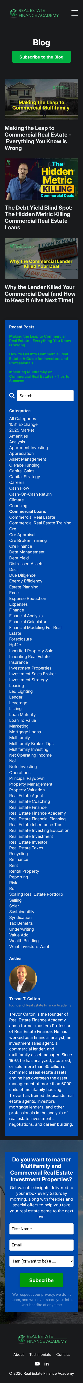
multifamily (19, 737)
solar (14, 905)
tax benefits (21, 923)
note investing (23, 766)
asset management (27, 459)
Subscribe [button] (41, 1280)
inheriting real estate (29, 656)
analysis (17, 441)
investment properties (30, 668)
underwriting (21, 929)
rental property (24, 871)
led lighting (21, 691)
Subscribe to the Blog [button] (41, 57)
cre (12, 528)
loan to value (22, 720)
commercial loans (27, 511)
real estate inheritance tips (35, 824)
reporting (18, 876)
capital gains (21, 470)
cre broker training (28, 540)
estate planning (24, 587)
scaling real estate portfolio (36, 894)
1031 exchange (23, 424)
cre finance (20, 546)
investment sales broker (32, 673)
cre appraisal (22, 534)
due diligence (22, 575)
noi (12, 760)
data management (26, 552)
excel (14, 592)
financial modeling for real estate (35, 630)
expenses (18, 604)
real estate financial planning (37, 818)
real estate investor (28, 842)
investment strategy (28, 679)
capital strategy (24, 476)
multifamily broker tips (31, 743)
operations (19, 772)
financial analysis (26, 615)
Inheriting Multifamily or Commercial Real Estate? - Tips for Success (40, 376)
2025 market (21, 430)
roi (12, 888)
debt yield (19, 558)
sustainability (21, 911)
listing (15, 708)
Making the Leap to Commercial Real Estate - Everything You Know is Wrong (38, 138)
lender (16, 697)
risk (13, 882)
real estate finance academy (37, 813)
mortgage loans (25, 731)
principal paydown (26, 778)
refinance (18, 859)
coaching (18, 505)
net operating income (30, 755)
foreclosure (20, 639)
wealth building (24, 940)
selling (15, 900)
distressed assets (26, 563)
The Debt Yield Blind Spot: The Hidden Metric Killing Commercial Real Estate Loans (39, 218)
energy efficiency (25, 581)
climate (16, 499)
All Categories (22, 418)
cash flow (19, 488)
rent (13, 865)
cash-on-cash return (30, 494)
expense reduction (27, 598)
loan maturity (22, 714)
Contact (63, 1354)
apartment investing (28, 447)
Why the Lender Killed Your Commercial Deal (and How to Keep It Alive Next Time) (40, 294)
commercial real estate (32, 517)
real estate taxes (26, 847)
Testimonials (40, 1354)
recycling (18, 853)
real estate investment (31, 836)
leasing (16, 685)
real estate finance (28, 807)
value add (19, 935)
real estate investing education (39, 830)
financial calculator (28, 621)
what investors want (29, 946)
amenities (18, 436)
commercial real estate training (40, 522)
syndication (20, 917)
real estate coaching (29, 801)
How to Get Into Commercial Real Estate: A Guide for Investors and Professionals (38, 358)
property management (30, 784)
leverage (18, 702)
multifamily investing (28, 749)
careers (16, 482)
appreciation (21, 453)
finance (16, 610)
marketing (19, 726)
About (18, 1354)
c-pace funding (24, 465)
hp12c (15, 644)
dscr (13, 569)
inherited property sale (31, 650)
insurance (18, 662)
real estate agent (26, 795)
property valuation (27, 789)
